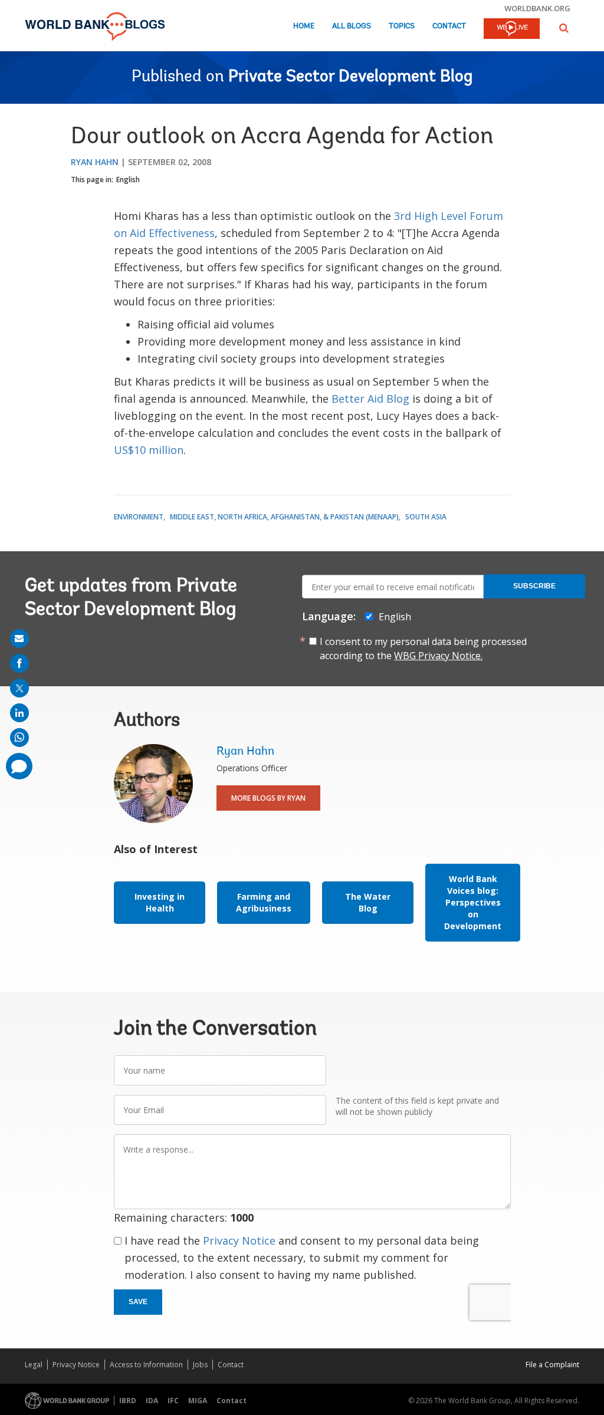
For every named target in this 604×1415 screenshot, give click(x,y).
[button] (564, 28)
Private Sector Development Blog (350, 77)
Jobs (200, 1365)
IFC (173, 1401)
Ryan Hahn (95, 161)
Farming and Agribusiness (263, 902)
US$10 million (148, 450)
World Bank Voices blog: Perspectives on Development (472, 902)
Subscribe (534, 586)
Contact (449, 26)
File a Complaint (552, 1365)
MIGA (197, 1401)
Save (138, 1302)
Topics (402, 26)
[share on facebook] (19, 663)
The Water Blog (367, 902)
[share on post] (19, 688)
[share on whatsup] (19, 737)
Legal (33, 1365)
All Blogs (351, 26)
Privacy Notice (239, 1240)
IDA (152, 1401)
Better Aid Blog (370, 398)
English (128, 180)
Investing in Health (159, 902)
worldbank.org (537, 8)
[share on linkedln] (19, 712)
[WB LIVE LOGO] (512, 29)
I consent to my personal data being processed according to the (423, 648)
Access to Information (146, 1365)
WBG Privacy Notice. (438, 655)
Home (303, 26)
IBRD (127, 1401)
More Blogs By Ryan (268, 798)
